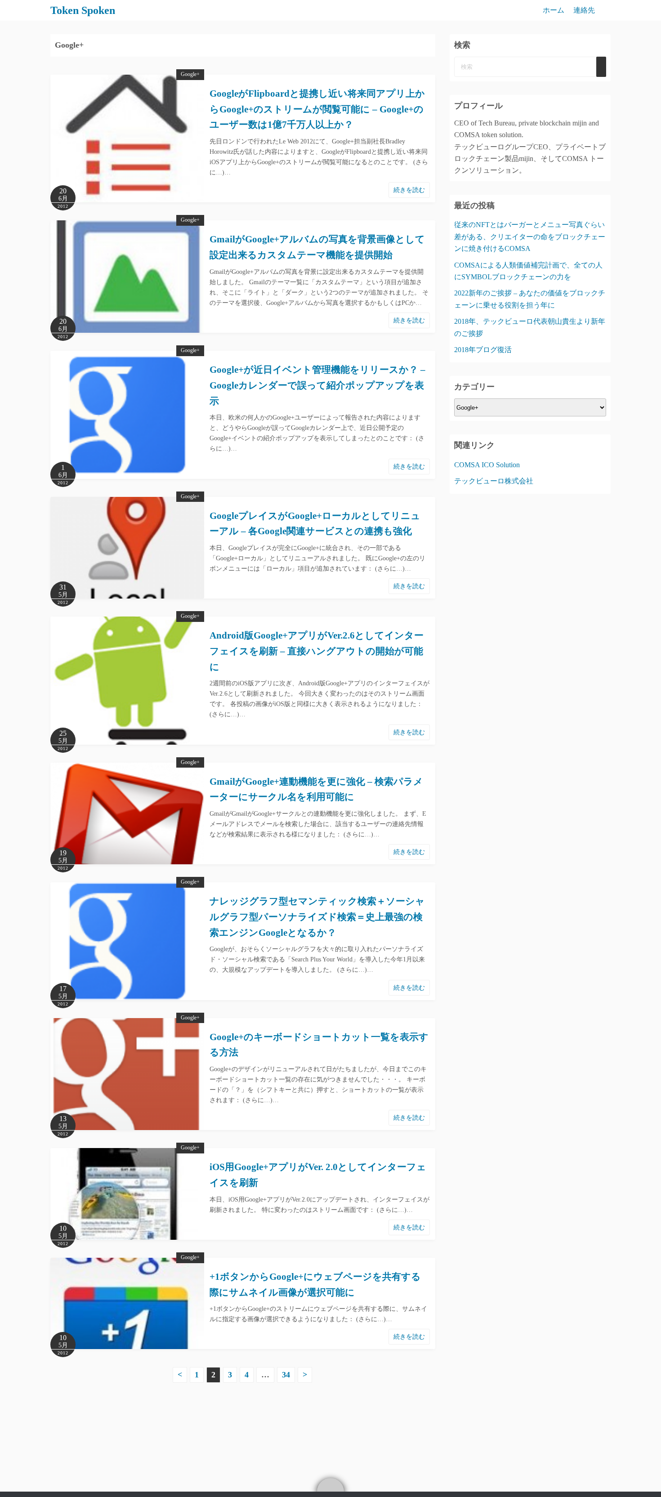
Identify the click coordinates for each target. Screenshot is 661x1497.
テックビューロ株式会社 (493, 481)
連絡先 (584, 10)
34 (286, 1374)
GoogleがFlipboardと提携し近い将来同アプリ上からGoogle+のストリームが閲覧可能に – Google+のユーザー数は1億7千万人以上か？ (317, 109)
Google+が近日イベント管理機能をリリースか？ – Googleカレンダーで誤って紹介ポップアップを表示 (317, 385)
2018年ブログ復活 (483, 349)
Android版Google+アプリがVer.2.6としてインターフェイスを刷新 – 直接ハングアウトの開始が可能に (317, 651)
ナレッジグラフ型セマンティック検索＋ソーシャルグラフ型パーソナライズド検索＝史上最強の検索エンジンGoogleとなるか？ (317, 917)
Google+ (190, 74)
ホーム (553, 10)
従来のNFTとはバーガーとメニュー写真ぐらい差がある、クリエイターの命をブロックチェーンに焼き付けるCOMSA (529, 236)
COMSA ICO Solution (487, 465)
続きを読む (409, 190)
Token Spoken (82, 10)
